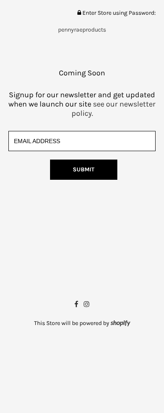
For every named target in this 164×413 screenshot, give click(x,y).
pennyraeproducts (82, 29)
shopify (120, 323)
